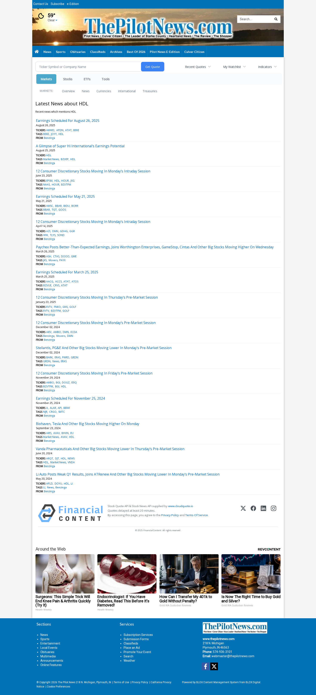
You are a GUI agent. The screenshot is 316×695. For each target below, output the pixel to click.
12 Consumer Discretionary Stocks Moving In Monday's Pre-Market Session (96, 322)
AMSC (49, 206)
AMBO (57, 332)
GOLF (72, 307)
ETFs (87, 79)
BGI (58, 382)
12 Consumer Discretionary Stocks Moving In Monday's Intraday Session (93, 171)
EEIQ (74, 382)
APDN (59, 130)
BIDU (66, 206)
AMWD (50, 130)
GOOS (62, 210)
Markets (46, 79)
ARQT (49, 458)
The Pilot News (66, 682)
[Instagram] (273, 513)
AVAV (56, 433)
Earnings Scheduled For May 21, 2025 (65, 196)
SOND (60, 235)
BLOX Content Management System (217, 682)
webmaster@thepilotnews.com (233, 656)
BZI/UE (47, 285)
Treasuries (150, 91)
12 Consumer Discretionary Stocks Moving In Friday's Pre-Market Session (94, 373)
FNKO (57, 307)
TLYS (52, 235)
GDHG (64, 231)
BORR (74, 206)
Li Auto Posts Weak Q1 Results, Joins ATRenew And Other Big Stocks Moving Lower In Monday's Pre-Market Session (127, 474)
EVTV (49, 307)
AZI (48, 231)
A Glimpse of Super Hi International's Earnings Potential (80, 146)
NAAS (46, 184)
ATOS (75, 281)
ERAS (57, 357)
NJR (45, 412)
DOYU (58, 483)
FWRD (65, 357)
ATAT (68, 130)
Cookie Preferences (58, 686)
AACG (49, 281)
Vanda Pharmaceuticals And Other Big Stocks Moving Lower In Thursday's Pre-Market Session (110, 448)
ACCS (58, 281)
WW (45, 235)
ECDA (74, 332)
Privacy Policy (170, 515)
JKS (45, 260)
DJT (57, 458)
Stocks (67, 79)
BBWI (66, 408)
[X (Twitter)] (243, 513)
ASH (48, 256)
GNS (65, 307)
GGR (72, 231)
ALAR (53, 408)
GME (74, 256)
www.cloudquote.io (180, 506)
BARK (49, 357)
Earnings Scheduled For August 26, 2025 (67, 120)
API (60, 408)
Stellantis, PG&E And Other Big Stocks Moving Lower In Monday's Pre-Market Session (104, 347)
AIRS (48, 433)
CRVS (56, 285)
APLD (49, 483)
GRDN (74, 357)
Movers (53, 260)
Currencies (104, 91)
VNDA (71, 462)
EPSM (49, 181)
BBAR (58, 206)
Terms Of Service (196, 515)
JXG (73, 181)
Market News (51, 159)
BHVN (65, 433)
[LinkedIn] (263, 513)
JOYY (54, 134)
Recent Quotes (195, 67)
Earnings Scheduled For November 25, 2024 (70, 398)
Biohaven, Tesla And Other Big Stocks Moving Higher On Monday (87, 423)
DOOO (65, 256)
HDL (61, 134)
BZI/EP (65, 159)
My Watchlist (232, 67)
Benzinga (49, 138)
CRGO (53, 412)
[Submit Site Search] (276, 19)
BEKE (76, 130)
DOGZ (66, 382)
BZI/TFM (66, 184)
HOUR (65, 181)
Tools (106, 79)
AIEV (48, 332)
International (127, 91)
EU (72, 433)
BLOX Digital (253, 682)
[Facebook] (253, 513)
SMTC (61, 412)
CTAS (56, 256)
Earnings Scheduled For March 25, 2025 (67, 272)
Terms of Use (121, 682)
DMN (55, 231)
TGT (54, 210)
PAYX (62, 260)
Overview (68, 91)
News (86, 91)
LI (72, 483)
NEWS (71, 458)
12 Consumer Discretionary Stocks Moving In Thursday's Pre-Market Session (97, 297)
